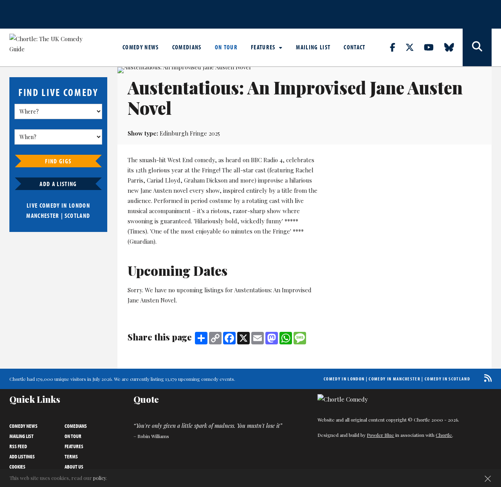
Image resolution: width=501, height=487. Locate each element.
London (79, 205)
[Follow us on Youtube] (433, 47)
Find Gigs (58, 161)
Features (264, 47)
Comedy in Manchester (394, 379)
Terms (71, 456)
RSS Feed (18, 446)
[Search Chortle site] (477, 47)
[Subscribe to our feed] (486, 378)
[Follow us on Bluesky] (453, 47)
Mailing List (313, 47)
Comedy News (141, 47)
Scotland (77, 215)
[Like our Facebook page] (397, 47)
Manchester (42, 215)
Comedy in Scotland (447, 379)
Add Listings (22, 456)
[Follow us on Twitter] (414, 47)
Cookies (17, 466)
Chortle (444, 435)
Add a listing (58, 184)
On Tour (226, 47)
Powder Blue (380, 435)
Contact (354, 47)
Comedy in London (344, 379)
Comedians (187, 47)
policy (99, 477)
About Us (74, 466)
